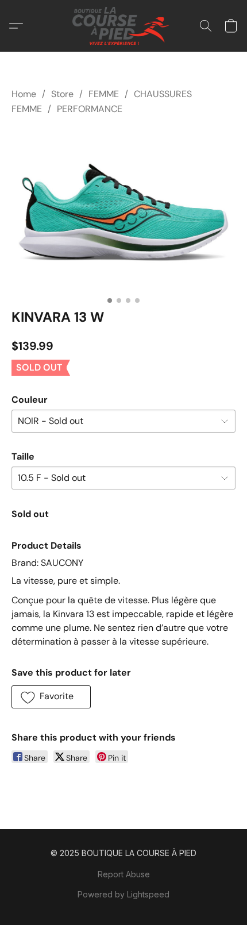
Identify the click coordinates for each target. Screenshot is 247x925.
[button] (123, 26)
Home (23, 94)
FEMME (103, 94)
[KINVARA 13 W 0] (123, 209)
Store (62, 94)
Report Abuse (124, 874)
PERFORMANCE (89, 109)
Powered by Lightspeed (123, 894)
